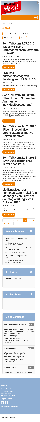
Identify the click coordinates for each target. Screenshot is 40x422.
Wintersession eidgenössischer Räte (17, 256)
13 (29, 220)
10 (17, 220)
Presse (17, 34)
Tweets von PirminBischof (13, 278)
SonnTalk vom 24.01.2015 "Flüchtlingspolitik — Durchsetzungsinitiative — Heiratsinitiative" (19, 131)
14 (33, 220)
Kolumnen (14, 38)
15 (4, 223)
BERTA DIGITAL (12, 417)
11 (21, 220)
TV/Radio (26, 34)
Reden (23, 38)
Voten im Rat (8, 34)
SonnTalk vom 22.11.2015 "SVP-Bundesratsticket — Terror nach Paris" (19, 161)
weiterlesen (8, 67)
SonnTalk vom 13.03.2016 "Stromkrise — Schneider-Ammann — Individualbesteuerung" (19, 99)
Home (4, 23)
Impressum (5, 407)
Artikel (6, 38)
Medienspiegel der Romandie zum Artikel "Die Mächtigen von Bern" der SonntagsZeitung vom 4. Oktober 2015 (19, 196)
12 (25, 220)
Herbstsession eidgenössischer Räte (17, 239)
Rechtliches (14, 407)
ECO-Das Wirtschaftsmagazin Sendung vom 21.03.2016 (19, 76)
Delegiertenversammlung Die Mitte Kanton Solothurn (18, 248)
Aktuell (10, 23)
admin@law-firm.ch (9, 396)
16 (8, 223)
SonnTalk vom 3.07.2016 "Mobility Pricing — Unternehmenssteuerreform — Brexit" (20, 48)
